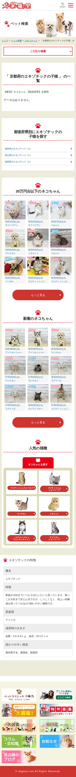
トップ (5, 40)
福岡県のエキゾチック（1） (18, 161)
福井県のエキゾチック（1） (18, 148)
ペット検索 (16, 40)
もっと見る (38, 295)
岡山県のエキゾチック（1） (18, 155)
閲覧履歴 (62, 7)
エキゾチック (31, 40)
